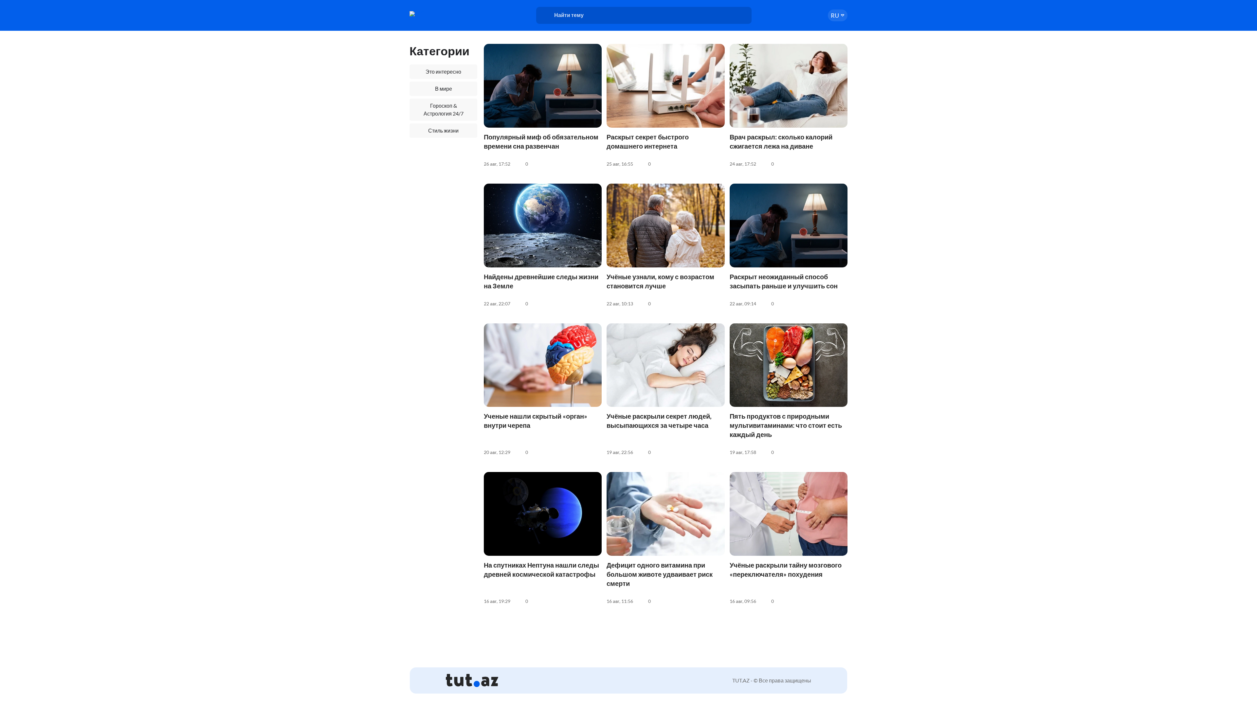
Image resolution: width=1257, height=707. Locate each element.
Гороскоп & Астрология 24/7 (444, 109)
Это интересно (443, 71)
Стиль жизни (443, 130)
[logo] (435, 13)
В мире (443, 88)
